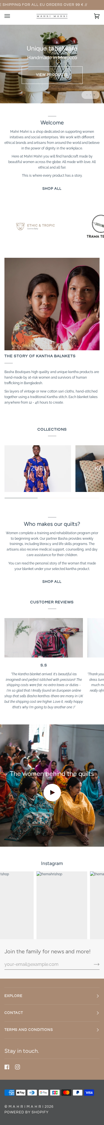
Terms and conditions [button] (28, 1030)
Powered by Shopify (26, 1112)
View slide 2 (90, 94)
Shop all (52, 189)
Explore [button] (13, 996)
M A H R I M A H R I (26, 1107)
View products (52, 75)
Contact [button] (13, 1013)
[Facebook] (6, 1066)
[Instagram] (17, 1066)
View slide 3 (94, 94)
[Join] (92, 964)
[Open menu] (12, 16)
